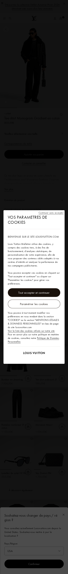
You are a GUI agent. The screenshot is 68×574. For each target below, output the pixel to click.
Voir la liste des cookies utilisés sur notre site (31, 330)
